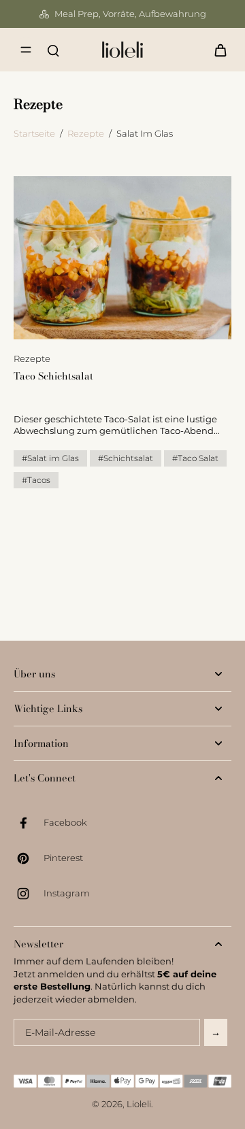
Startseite (34, 134)
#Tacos (36, 480)
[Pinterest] (29, 858)
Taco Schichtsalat (53, 376)
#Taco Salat (195, 458)
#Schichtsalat (125, 458)
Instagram (67, 893)
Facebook (65, 823)
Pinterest (63, 858)
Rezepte (85, 134)
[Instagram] (29, 894)
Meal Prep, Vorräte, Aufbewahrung (130, 14)
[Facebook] (29, 823)
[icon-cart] (216, 49)
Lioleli (139, 1104)
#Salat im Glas (50, 458)
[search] (53, 49)
